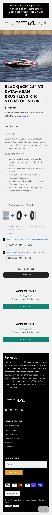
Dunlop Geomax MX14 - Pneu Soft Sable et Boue (27, 239)
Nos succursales (12, 425)
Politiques (9, 442)
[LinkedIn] (21, 410)
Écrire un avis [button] (26, 306)
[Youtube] (11, 410)
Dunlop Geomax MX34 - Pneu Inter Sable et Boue (27, 252)
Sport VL (14, 500)
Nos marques (11, 434)
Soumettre (13, 472)
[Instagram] (16, 410)
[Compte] (39, 23)
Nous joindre (10, 430)
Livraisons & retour (13, 438)
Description (10, 133)
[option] (26, 56)
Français (10, 493)
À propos (9, 446)
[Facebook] (6, 410)
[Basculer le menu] (7, 23)
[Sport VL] (26, 23)
